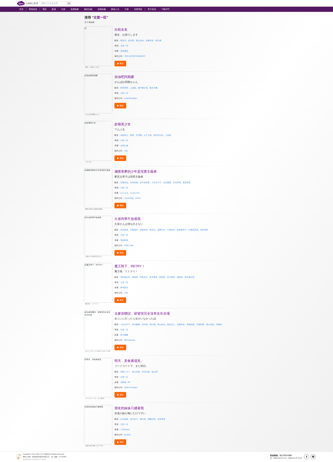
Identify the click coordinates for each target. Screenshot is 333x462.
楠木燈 (143, 419)
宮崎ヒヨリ (125, 372)
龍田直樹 (204, 230)
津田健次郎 (125, 277)
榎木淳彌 (153, 88)
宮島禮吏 (124, 51)
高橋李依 (149, 40)
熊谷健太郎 (189, 277)
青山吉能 (210, 324)
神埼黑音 (124, 287)
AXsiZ (138, 198)
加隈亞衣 (161, 230)
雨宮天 (123, 40)
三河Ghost (124, 429)
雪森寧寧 (124, 240)
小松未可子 (156, 182)
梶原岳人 (171, 324)
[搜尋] (69, 3)
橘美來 (180, 277)
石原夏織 (167, 182)
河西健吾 (134, 230)
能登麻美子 (182, 230)
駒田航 (162, 277)
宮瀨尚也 (124, 182)
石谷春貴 (124, 419)
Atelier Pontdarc (131, 387)
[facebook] (306, 456)
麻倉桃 (135, 277)
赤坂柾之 (124, 135)
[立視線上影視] (27, 3)
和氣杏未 (144, 277)
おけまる (124, 193)
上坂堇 (133, 88)
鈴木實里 (171, 277)
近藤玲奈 (181, 324)
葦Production (129, 340)
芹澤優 (139, 135)
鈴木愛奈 (153, 277)
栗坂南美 (187, 182)
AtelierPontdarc (130, 98)
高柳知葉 (190, 324)
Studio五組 (128, 198)
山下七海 (148, 135)
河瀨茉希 (200, 324)
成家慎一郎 (125, 382)
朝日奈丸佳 (158, 135)
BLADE (127, 435)
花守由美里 (145, 182)
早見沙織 (146, 372)
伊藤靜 (219, 324)
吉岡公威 (124, 145)
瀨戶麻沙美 (143, 88)
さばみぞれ (135, 193)
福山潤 (154, 372)
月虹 (126, 151)
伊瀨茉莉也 (193, 230)
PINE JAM (128, 245)
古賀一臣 (124, 46)
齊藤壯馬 (151, 419)
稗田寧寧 (124, 88)
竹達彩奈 (171, 230)
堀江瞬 (158, 40)
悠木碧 (131, 40)
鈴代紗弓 (134, 419)
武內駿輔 (136, 324)
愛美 (132, 135)
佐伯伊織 (177, 182)
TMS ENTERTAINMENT (134, 56)
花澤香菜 (124, 230)
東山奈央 (140, 40)
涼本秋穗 (134, 182)
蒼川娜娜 (124, 335)
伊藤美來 (144, 230)
